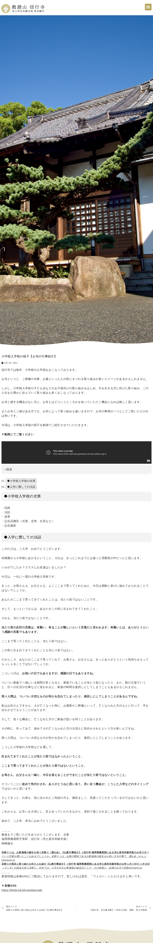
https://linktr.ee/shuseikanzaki (21, 890)
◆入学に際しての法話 (21, 486)
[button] (148, 7)
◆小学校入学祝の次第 (21, 480)
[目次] (5, 469)
